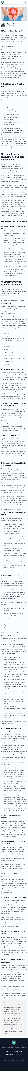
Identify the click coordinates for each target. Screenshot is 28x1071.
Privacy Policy (9, 1054)
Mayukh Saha (11, 24)
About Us (8, 1051)
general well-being (6, 67)
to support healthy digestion (15, 179)
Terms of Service (18, 1051)
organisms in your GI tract (8, 130)
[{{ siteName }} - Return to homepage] (2, 2)
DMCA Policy (19, 1054)
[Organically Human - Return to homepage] (14, 1042)
